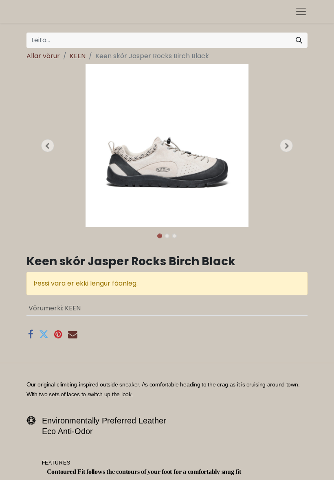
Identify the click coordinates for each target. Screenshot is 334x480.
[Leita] (299, 40)
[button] (47, 146)
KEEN (78, 56)
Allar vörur (43, 56)
